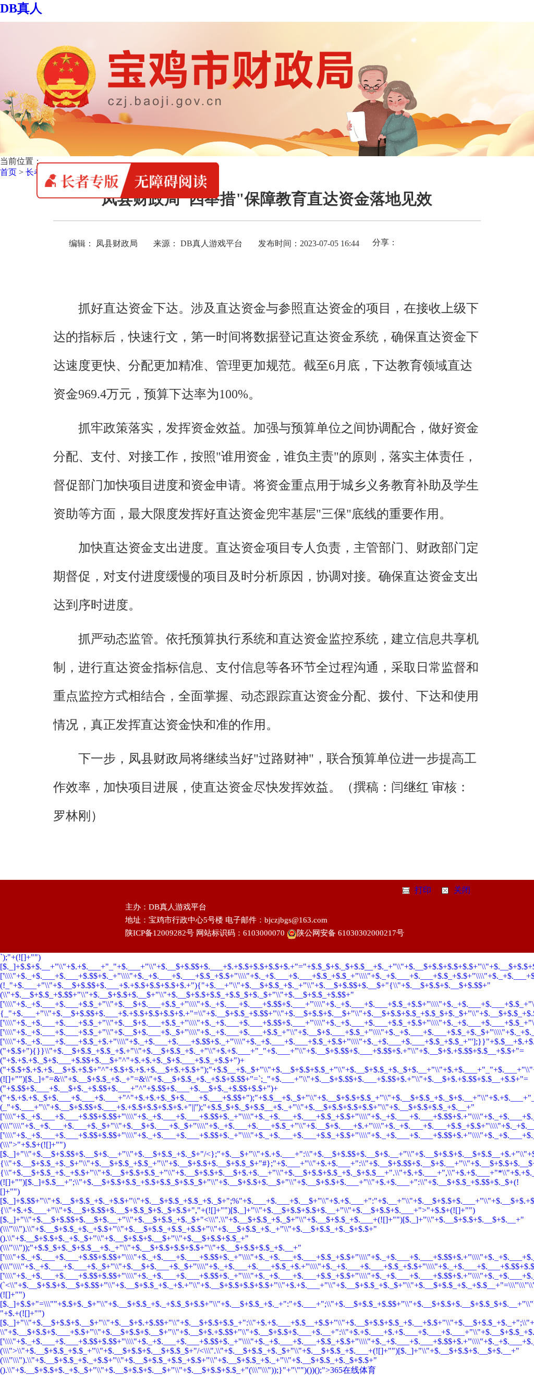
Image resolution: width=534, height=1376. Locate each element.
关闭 (462, 890)
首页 (8, 172)
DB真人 (21, 8)
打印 (423, 890)
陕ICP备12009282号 (159, 933)
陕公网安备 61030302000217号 (350, 933)
